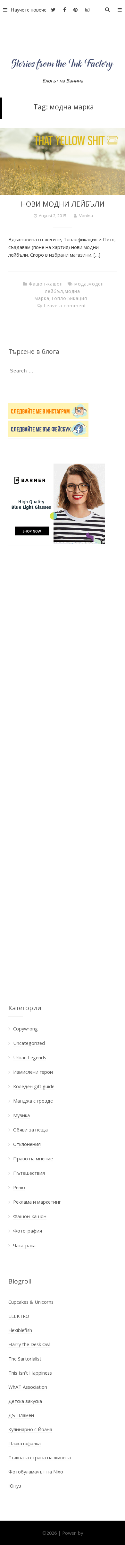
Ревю (19, 1187)
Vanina (86, 215)
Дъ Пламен (21, 1415)
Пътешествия (29, 1173)
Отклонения (27, 1144)
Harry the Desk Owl (29, 1344)
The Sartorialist (24, 1358)
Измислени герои (33, 1072)
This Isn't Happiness (30, 1373)
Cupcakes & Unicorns (31, 1302)
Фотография (27, 1230)
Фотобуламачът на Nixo (35, 1471)
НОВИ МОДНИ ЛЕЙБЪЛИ (62, 204)
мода (80, 284)
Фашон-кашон (46, 284)
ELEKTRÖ (18, 1316)
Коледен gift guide (33, 1086)
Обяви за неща (30, 1129)
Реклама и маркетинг (37, 1202)
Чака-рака (24, 1245)
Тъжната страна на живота (39, 1457)
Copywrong (25, 1028)
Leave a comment (65, 306)
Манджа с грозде (33, 1100)
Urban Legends (29, 1057)
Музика (21, 1115)
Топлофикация (69, 298)
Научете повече (28, 9)
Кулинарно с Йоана (30, 1429)
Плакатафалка (24, 1443)
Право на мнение (33, 1158)
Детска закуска (25, 1401)
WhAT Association (27, 1387)
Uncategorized (29, 1043)
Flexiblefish (20, 1330)
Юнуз (14, 1485)
